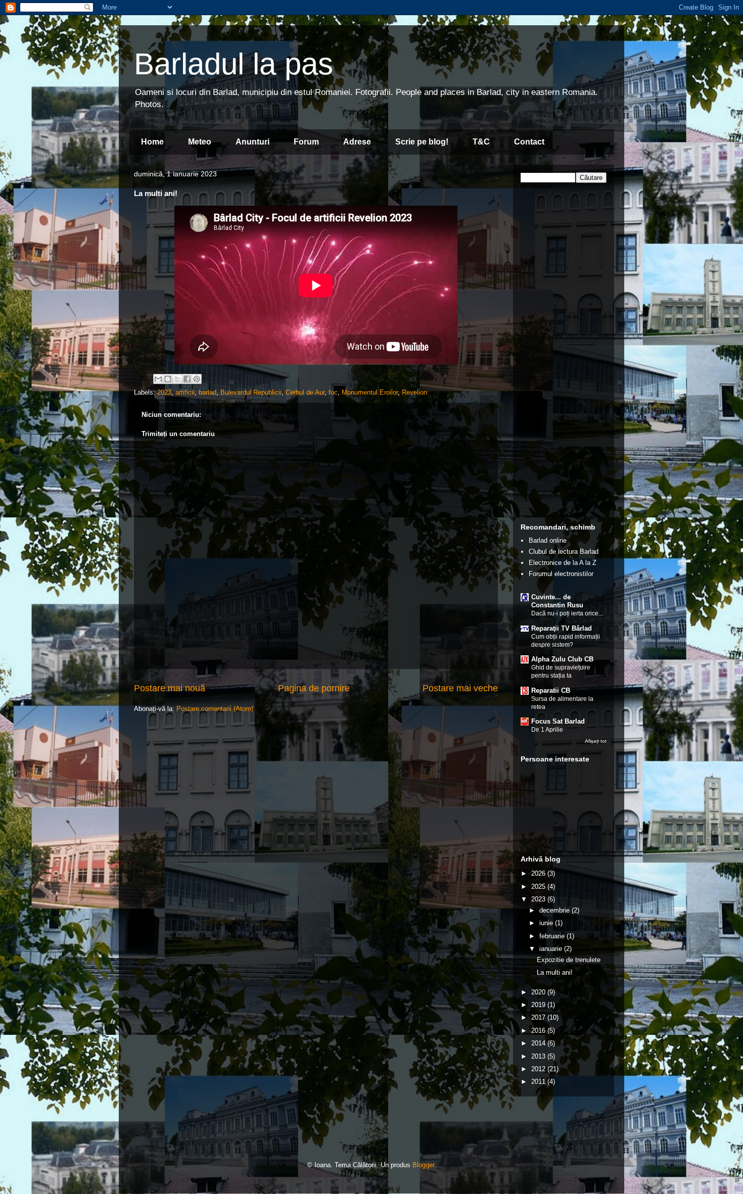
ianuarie (551, 948)
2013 (539, 1056)
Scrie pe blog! (421, 141)
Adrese (357, 141)
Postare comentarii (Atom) (214, 708)
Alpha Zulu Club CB (562, 659)
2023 (164, 392)
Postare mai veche (460, 688)
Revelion (414, 392)
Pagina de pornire (314, 688)
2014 (539, 1043)
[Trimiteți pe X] (177, 379)
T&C (481, 141)
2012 (539, 1069)
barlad (207, 392)
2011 (539, 1081)
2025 (539, 886)
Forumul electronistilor (561, 574)
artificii (185, 392)
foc (333, 392)
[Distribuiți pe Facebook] (187, 379)
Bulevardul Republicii (251, 392)
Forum (306, 141)
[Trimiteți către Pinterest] (197, 379)
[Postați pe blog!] (168, 379)
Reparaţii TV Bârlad (561, 628)
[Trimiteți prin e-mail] (158, 379)
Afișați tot (596, 741)
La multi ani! (555, 972)
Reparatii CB (550, 690)
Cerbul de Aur (305, 392)
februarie (553, 936)
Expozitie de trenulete (568, 960)
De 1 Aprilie (547, 729)
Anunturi (252, 141)
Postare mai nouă (169, 688)
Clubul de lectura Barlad (563, 551)
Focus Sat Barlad (558, 721)
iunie (547, 923)
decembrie (555, 910)
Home (152, 141)
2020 (539, 992)
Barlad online (548, 540)
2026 (539, 873)
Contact (529, 141)
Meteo (199, 141)
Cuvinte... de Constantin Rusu (557, 601)
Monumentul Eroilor (370, 392)
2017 (539, 1017)
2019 (539, 1005)
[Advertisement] (563, 358)
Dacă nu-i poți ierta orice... (567, 613)
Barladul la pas (233, 64)
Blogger (423, 1165)
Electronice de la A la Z (562, 562)
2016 (539, 1030)
